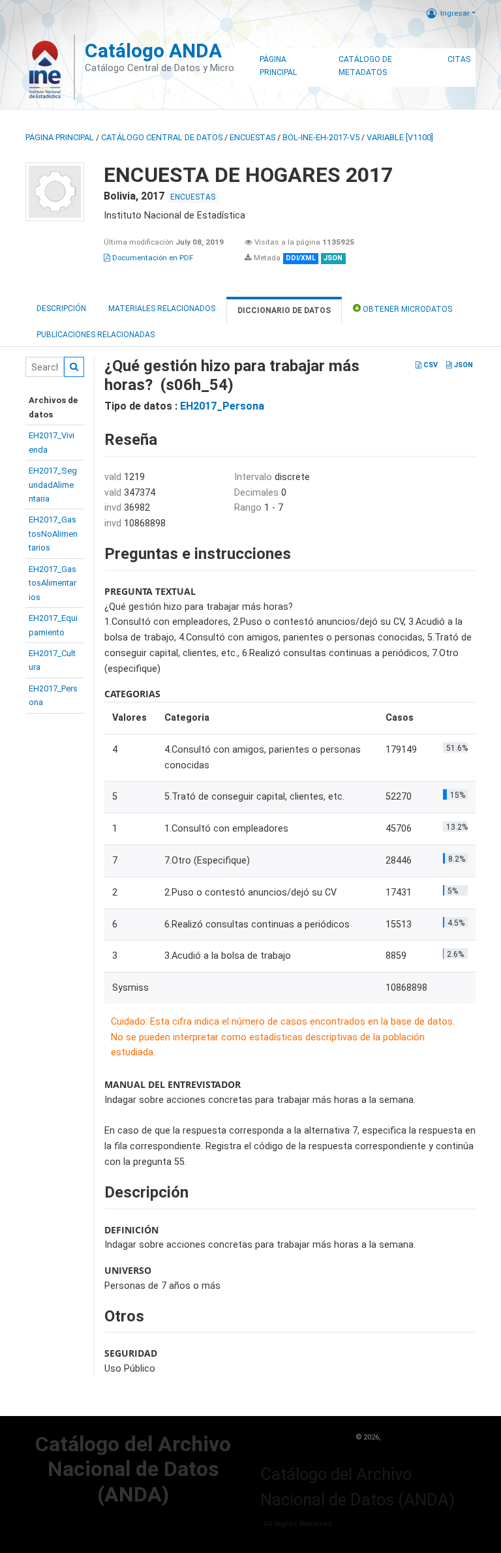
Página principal (59, 137)
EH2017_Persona (222, 406)
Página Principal (278, 66)
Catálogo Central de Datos (161, 137)
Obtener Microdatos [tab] (406, 309)
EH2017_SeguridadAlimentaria (53, 485)
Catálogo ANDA (153, 50)
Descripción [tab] (61, 308)
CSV (429, 365)
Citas (459, 59)
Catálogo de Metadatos (365, 66)
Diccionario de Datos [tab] (284, 310)
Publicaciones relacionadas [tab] (96, 334)
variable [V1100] (400, 137)
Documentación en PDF (151, 257)
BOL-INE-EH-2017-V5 (320, 137)
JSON (462, 365)
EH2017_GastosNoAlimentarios (53, 533)
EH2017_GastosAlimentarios (52, 583)
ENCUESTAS (252, 137)
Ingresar (455, 13)
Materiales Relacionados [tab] (161, 308)
